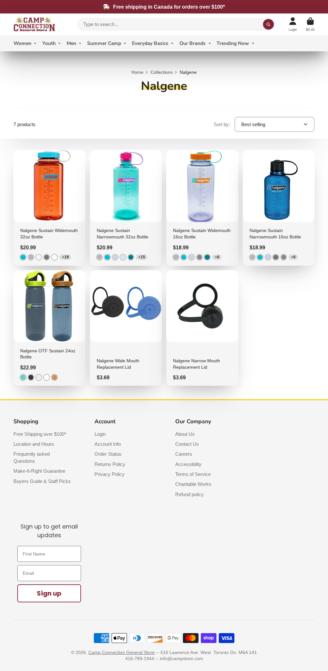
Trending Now (233, 43)
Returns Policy (109, 464)
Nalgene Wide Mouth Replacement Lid (126, 328)
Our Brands (192, 43)
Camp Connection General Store (121, 652)
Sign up (49, 593)
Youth (49, 43)
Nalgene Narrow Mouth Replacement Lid (202, 328)
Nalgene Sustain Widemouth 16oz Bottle (202, 207)
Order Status (107, 454)
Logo (34, 24)
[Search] (268, 24)
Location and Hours (33, 444)
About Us (185, 434)
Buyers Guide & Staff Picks (42, 481)
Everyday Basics (150, 43)
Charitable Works (193, 484)
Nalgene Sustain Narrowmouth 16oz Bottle (279, 207)
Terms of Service (193, 474)
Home (137, 72)
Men (71, 43)
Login (100, 434)
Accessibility (188, 464)
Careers (183, 454)
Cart (310, 24)
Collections (162, 72)
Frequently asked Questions (31, 457)
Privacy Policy (109, 474)
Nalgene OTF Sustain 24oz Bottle (49, 328)
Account (293, 24)
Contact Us (187, 444)
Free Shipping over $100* (39, 434)
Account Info (107, 444)
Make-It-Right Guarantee (39, 471)
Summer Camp (104, 43)
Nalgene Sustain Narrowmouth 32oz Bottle (126, 207)
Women (22, 43)
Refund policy (189, 494)
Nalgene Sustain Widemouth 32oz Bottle (49, 207)
